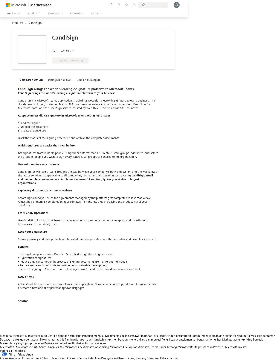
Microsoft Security (27, 347)
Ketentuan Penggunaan (102, 358)
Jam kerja (75, 336)
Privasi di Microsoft (225, 347)
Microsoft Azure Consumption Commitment (181, 336)
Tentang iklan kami (147, 358)
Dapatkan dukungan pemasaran (19, 339)
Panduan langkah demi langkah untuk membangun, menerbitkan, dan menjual (113, 339)
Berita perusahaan (201, 347)
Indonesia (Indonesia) (13, 351)
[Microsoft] (16, 5)
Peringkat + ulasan (59, 79)
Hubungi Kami (57, 358)
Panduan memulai (93, 336)
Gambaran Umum (31, 79)
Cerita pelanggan (58, 336)
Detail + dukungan (88, 79)
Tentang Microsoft (178, 347)
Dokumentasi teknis (117, 336)
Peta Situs (42, 358)
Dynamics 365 (55, 347)
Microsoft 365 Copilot (123, 347)
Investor (242, 347)
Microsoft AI (7, 347)
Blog (44, 336)
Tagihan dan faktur (220, 336)
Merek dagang (126, 358)
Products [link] (17, 23)
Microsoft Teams (148, 347)
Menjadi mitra (241, 336)
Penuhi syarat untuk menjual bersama (185, 339)
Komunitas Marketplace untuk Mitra (230, 339)
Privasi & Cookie (77, 358)
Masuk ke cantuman (263, 336)
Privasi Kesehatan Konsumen (17, 358)
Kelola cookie (168, 358)
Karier (162, 347)
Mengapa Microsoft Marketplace (20, 336)
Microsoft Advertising (95, 347)
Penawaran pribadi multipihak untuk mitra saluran (75, 343)
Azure (42, 347)
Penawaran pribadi (141, 336)
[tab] (32, 79)
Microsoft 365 (73, 347)
